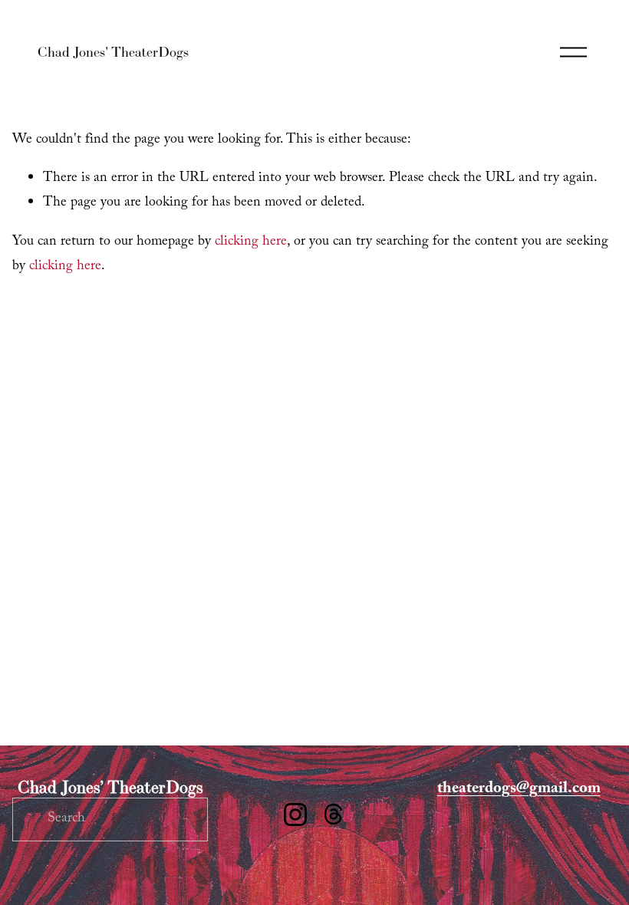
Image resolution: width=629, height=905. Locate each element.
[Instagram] (295, 814)
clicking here (251, 243)
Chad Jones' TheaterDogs (113, 52)
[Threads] (333, 814)
